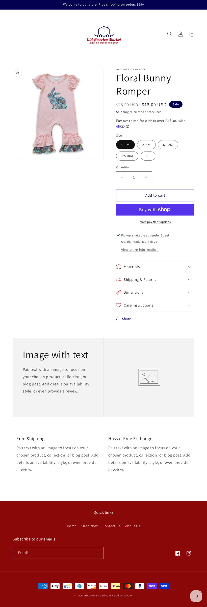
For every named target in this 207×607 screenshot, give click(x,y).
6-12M (168, 144)
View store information (140, 249)
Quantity (122, 167)
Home (71, 526)
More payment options (155, 222)
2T (148, 156)
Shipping (122, 112)
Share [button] (126, 318)
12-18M (127, 156)
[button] (15, 34)
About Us (132, 526)
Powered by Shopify (121, 595)
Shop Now (89, 526)
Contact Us (111, 526)
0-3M (125, 144)
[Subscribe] (97, 553)
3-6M (146, 144)
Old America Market (96, 595)
